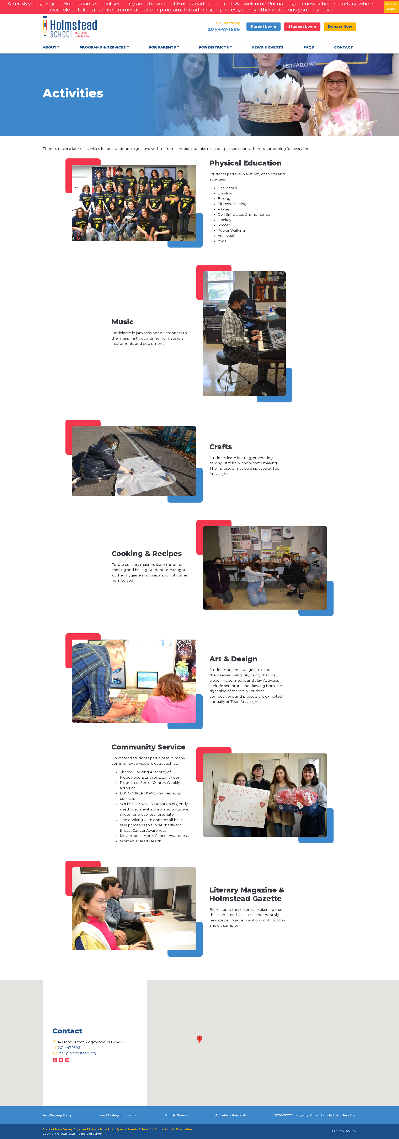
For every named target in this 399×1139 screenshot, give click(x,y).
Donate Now (340, 26)
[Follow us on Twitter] (61, 1059)
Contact (343, 47)
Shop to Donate (176, 1115)
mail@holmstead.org (77, 1053)
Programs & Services (102, 47)
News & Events (267, 47)
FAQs (308, 47)
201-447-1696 (69, 1048)
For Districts (214, 47)
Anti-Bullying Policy (57, 1115)
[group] (248, 214)
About (50, 47)
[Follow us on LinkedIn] (67, 1059)
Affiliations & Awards (231, 1115)
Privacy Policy (343, 1131)
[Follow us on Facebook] (55, 1059)
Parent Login (263, 26)
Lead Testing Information (118, 1115)
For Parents (162, 47)
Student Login (302, 26)
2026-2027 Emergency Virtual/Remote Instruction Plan (315, 1115)
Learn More (391, 6)
